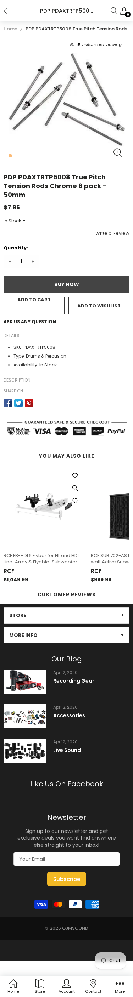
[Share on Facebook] (8, 403)
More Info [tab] (23, 635)
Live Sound (67, 750)
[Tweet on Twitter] (18, 403)
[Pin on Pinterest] (29, 403)
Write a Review (112, 233)
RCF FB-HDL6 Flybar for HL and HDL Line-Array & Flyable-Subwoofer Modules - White (41, 558)
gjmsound (75, 928)
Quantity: (16, 247)
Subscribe (66, 879)
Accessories (69, 715)
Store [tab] (17, 615)
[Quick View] (75, 487)
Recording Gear (73, 681)
